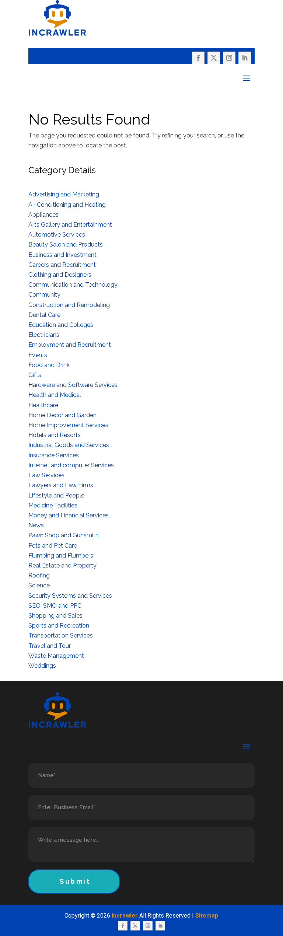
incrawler (125, 915)
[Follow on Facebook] (198, 58)
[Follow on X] (213, 58)
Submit (75, 881)
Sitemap (206, 915)
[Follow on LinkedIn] (244, 58)
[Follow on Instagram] (229, 58)
